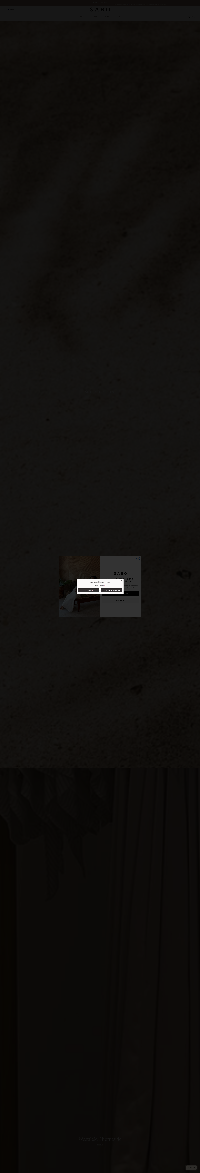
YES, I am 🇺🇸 (89, 590)
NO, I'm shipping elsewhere (111, 590)
